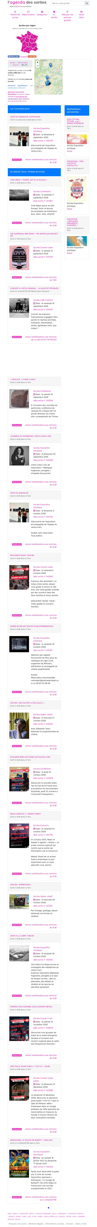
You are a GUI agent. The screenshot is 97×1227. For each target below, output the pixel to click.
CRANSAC (18, 1216)
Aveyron (15, 65)
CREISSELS (11, 1216)
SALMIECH (62, 1216)
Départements (28, 14)
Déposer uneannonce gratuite (67, 17)
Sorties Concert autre (43, 247)
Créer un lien (80, 1224)
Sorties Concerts (41, 825)
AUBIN (24, 1216)
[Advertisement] (69, 39)
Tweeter (23, 57)
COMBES (39, 1216)
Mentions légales (35, 1224)
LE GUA (34, 1216)
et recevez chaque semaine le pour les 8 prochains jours (19, 96)
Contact (69, 1224)
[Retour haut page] (48, 1208)
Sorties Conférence (42, 191)
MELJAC (17, 1219)
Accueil (12, 63)
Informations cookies (54, 1224)
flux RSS (33, 56)
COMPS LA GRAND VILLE (51, 1216)
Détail (69, 151)
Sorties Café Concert (43, 300)
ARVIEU (74, 1216)
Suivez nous (14, 56)
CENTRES (68, 1216)
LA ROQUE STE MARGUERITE (43, 1213)
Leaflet (60, 94)
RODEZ (10, 1213)
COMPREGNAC (62, 1213)
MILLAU (54, 1213)
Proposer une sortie (17, 1224)
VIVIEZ (29, 1216)
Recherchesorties (15, 16)
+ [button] (37, 62)
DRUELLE (15, 1213)
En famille (54, 16)
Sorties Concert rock (42, 1018)
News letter (81, 16)
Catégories (41, 14)
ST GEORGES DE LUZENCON (75, 1213)
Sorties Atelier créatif (42, 714)
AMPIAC (31, 1213)
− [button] (37, 65)
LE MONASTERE (23, 1213)
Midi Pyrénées (23, 63)
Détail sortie (17, 160)
